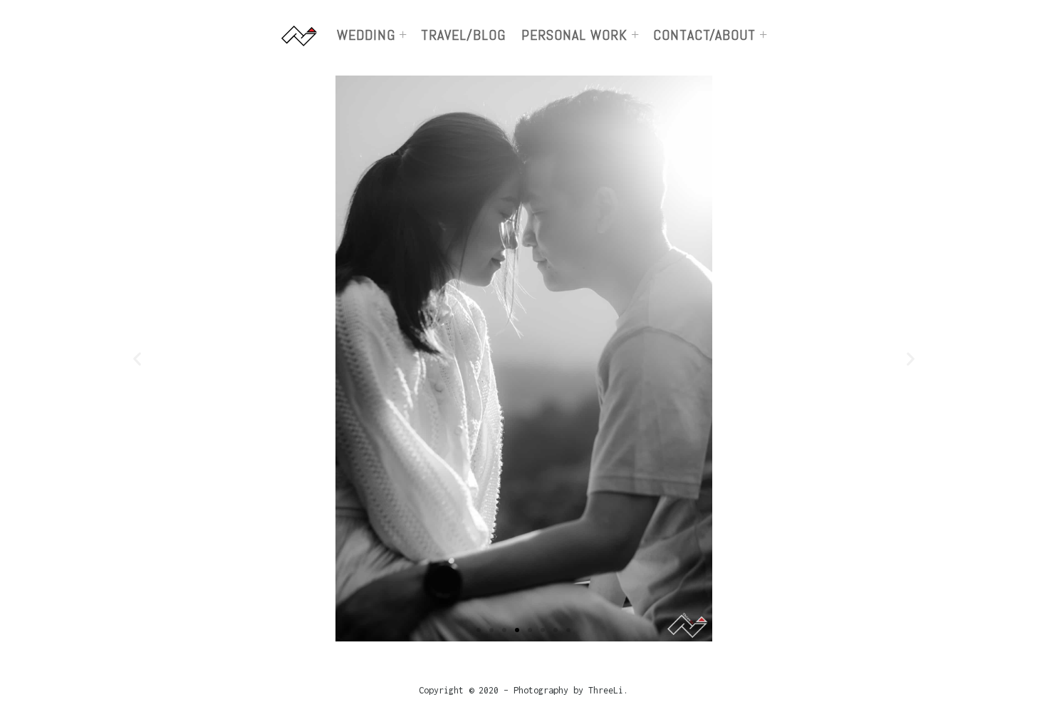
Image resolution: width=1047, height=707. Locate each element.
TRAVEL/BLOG (463, 35)
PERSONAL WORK (574, 35)
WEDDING (366, 35)
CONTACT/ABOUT (704, 35)
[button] (478, 630)
